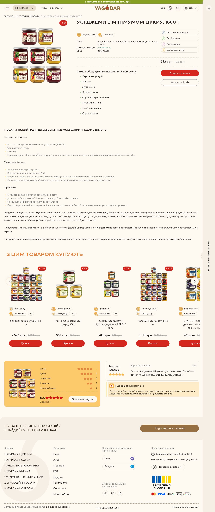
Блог (56, 454)
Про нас (58, 465)
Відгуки (58, 477)
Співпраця (60, 488)
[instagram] (113, 493)
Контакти (60, 483)
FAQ (55, 471)
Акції (56, 460)
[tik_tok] (105, 493)
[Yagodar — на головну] (108, 7)
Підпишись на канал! (170, 428)
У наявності (104, 48)
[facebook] (120, 493)
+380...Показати (50, 8)
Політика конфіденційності (185, 507)
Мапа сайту (61, 494)
